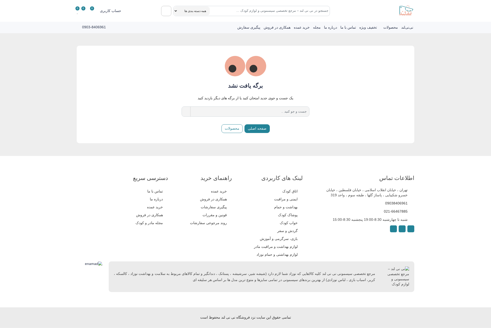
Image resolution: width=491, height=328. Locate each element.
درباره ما (330, 27)
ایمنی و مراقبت (286, 199)
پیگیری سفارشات (214, 207)
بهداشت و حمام (286, 207)
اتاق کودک (290, 191)
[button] (114, 11)
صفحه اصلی (257, 128)
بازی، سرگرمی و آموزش (279, 239)
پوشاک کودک (288, 215)
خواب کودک (289, 223)
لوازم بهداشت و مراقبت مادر (276, 247)
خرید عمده (302, 27)
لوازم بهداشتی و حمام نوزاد (277, 254)
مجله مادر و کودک (149, 223)
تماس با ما (348, 27)
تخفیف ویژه (368, 27)
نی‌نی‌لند (407, 27)
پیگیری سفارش (248, 27)
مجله (317, 27)
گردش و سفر (287, 231)
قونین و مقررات (215, 215)
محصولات (390, 27)
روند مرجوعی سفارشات (208, 223)
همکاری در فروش (277, 27)
